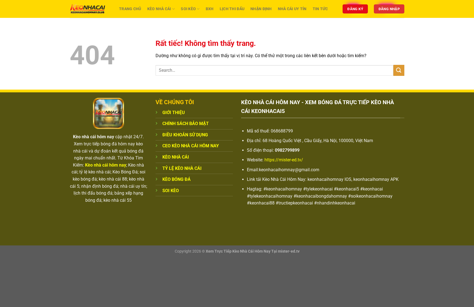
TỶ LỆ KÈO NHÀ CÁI (182, 168)
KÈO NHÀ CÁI (175, 157)
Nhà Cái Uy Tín (292, 9)
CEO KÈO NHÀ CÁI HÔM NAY (190, 145)
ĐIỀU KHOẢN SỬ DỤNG (185, 134)
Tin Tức (320, 9)
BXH (210, 9)
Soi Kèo (188, 9)
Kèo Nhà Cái (159, 9)
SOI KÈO (170, 190)
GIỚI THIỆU (173, 112)
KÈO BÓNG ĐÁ (176, 179)
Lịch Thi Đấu (232, 9)
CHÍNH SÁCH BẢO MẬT (185, 123)
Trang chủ (130, 9)
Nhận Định (261, 9)
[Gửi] (398, 70)
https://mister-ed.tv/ (283, 159)
